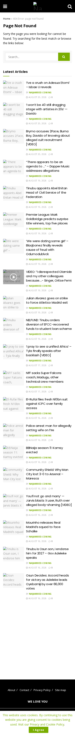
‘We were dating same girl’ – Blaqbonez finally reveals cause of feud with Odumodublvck (47, 247)
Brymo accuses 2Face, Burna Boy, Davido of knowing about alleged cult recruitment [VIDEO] (48, 137)
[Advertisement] (38, 637)
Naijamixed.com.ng (40, 92)
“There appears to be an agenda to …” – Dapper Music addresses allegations (48, 166)
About (11, 690)
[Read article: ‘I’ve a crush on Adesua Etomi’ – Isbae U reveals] (13, 87)
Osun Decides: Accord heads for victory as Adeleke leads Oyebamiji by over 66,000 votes (47, 582)
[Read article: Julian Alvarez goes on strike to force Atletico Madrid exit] (13, 303)
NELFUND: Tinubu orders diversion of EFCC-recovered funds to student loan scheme (49, 324)
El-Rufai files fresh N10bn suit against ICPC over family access (47, 403)
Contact (24, 690)
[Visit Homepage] (37, 6)
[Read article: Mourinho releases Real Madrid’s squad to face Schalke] (13, 527)
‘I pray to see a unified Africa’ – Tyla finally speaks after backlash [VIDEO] (48, 350)
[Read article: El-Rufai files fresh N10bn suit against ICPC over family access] (13, 404)
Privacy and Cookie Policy (47, 724)
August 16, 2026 (37, 418)
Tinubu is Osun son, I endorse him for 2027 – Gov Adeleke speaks (47, 553)
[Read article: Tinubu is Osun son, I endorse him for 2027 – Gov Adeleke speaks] (13, 554)
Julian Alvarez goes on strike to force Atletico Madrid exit (47, 300)
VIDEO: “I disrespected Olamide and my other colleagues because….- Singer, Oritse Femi (49, 276)
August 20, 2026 (37, 97)
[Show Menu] (5, 6)
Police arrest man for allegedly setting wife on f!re (48, 428)
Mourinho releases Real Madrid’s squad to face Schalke (43, 526)
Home (6, 18)
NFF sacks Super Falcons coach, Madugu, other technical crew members (44, 377)
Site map (60, 690)
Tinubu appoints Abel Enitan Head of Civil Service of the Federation (46, 192)
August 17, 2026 (37, 365)
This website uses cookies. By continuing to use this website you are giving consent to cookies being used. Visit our (37, 719)
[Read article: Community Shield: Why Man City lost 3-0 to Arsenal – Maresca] (13, 475)
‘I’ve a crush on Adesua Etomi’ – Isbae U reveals (48, 84)
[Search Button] (70, 6)
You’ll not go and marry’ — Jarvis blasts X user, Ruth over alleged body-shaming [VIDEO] (49, 500)
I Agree (38, 730)
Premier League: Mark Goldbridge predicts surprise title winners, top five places (47, 218)
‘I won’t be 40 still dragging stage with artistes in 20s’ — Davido (46, 109)
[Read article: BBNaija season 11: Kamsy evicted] (13, 453)
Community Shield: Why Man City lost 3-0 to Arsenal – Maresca (47, 474)
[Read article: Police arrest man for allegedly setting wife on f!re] (13, 431)
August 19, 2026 (37, 180)
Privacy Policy (42, 690)
